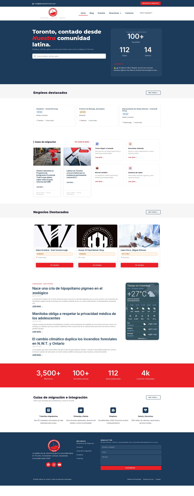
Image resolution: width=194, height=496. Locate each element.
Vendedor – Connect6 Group (47, 109)
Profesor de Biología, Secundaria (91, 109)
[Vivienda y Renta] (81, 410)
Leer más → (40, 187)
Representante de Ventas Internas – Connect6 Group (139, 110)
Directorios (114, 13)
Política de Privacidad (134, 479)
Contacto (129, 13)
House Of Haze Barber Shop (91, 250)
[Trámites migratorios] (48, 410)
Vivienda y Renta (80, 416)
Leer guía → (99, 157)
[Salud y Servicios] (145, 410)
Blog (92, 13)
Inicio (83, 13)
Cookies (158, 479)
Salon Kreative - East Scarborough (52, 250)
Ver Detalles (54, 265)
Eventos (101, 13)
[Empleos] (113, 410)
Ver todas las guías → (83, 142)
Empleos (113, 416)
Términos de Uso (148, 479)
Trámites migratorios (48, 416)
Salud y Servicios (145, 416)
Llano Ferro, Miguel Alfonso (134, 250)
